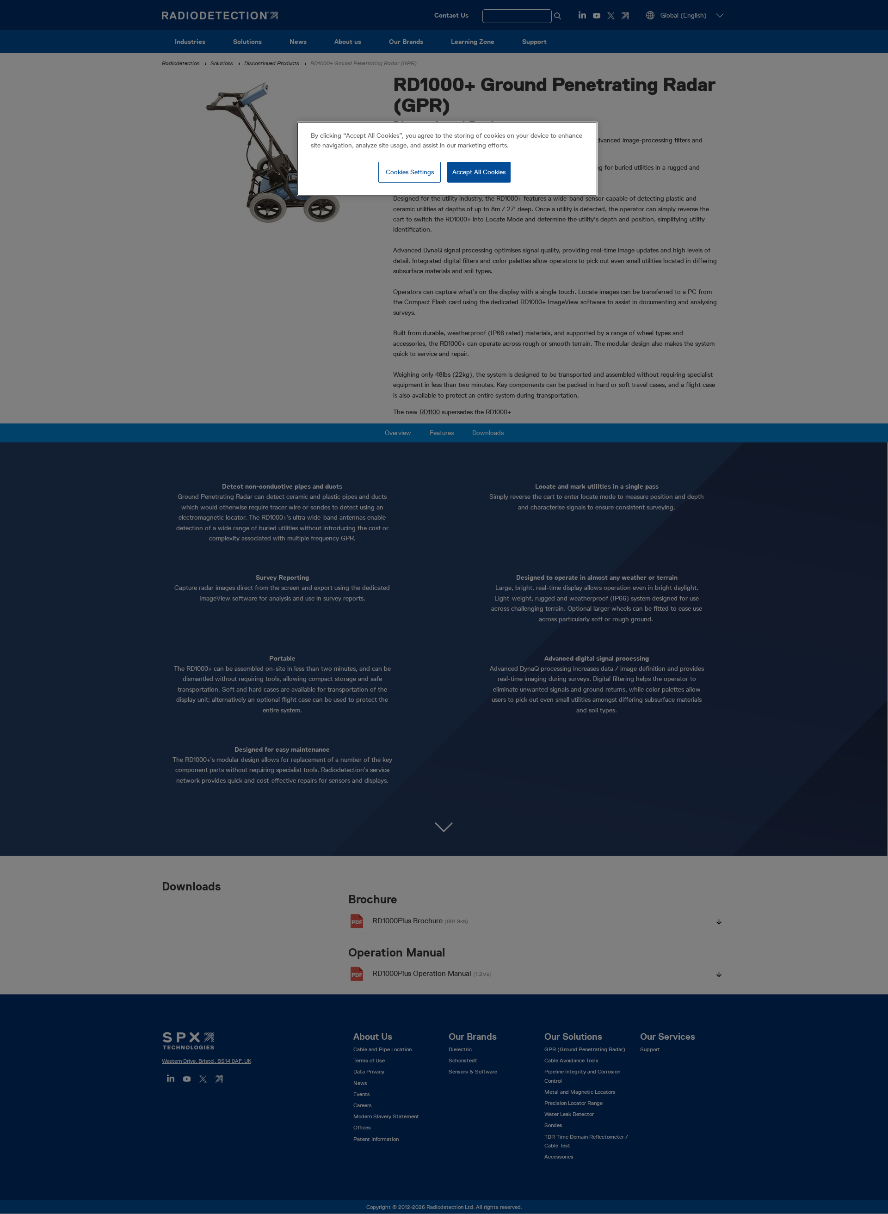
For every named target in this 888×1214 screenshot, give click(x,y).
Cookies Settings (410, 172)
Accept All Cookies (479, 172)
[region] (447, 159)
